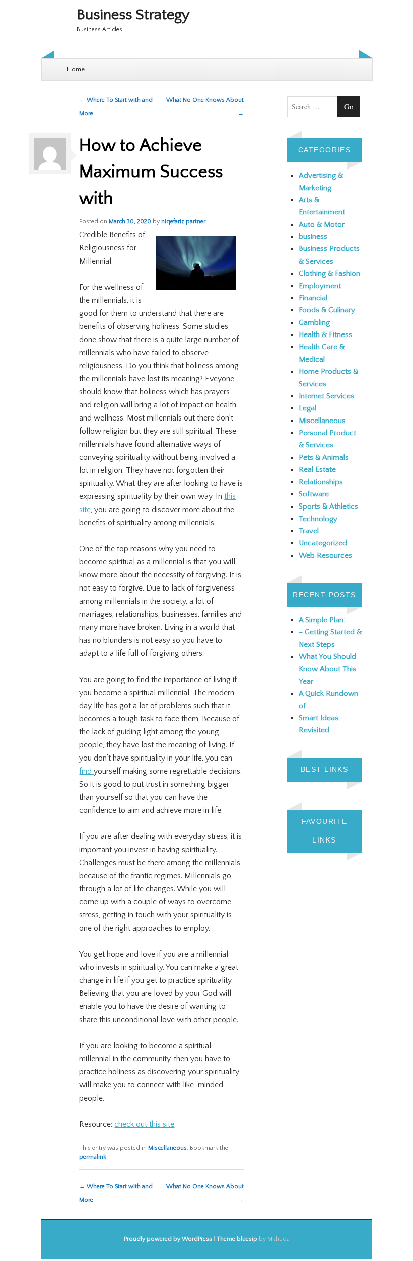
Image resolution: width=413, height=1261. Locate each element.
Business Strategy (133, 15)
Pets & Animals (324, 457)
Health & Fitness (325, 334)
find (86, 771)
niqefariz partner (183, 221)
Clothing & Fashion (329, 273)
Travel (309, 531)
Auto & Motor (322, 224)
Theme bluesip (237, 1239)
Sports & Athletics (328, 506)
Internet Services (326, 396)
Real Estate (317, 469)
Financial (313, 298)
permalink (92, 1157)
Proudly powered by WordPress (168, 1239)
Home (76, 69)
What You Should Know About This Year (327, 669)
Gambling (314, 322)
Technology (318, 519)
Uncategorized (323, 543)
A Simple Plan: (322, 620)
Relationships (321, 482)
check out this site (144, 1124)
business (313, 236)
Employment (320, 286)
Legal (307, 408)
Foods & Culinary (327, 310)
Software (314, 494)
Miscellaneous (167, 1148)
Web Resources (325, 555)
